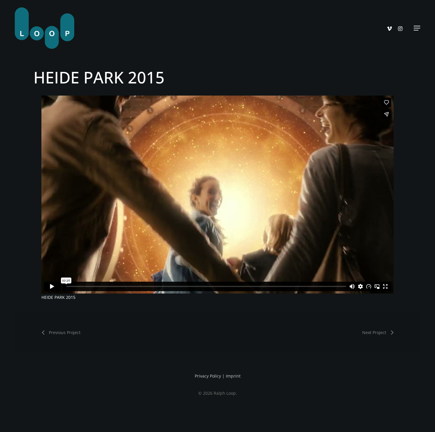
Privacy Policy (208, 376)
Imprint (233, 376)
